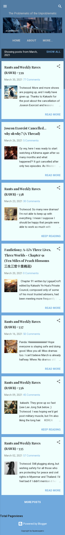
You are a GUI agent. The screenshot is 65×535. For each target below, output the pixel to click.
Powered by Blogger (35, 523)
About (31, 40)
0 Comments (31, 273)
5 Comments (31, 140)
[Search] (60, 6)
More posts (32, 502)
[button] (58, 66)
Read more (53, 114)
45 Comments (31, 394)
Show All (53, 51)
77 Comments (31, 79)
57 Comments (31, 455)
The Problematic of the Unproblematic (33, 13)
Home (16, 40)
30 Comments (31, 201)
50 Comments (31, 334)
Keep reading (51, 236)
